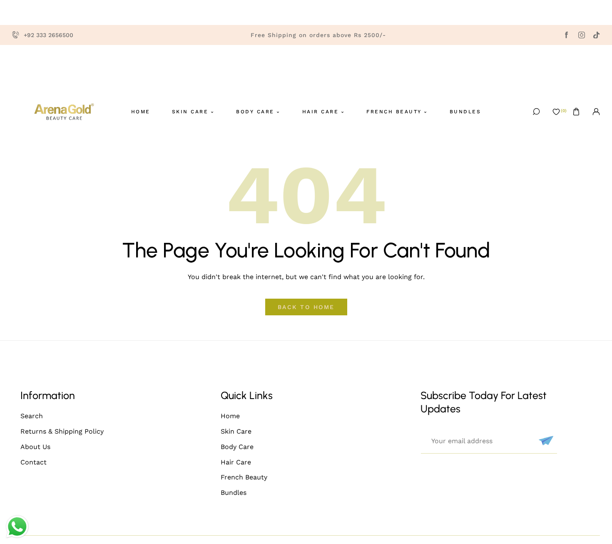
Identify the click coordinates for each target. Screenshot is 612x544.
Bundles (233, 493)
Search (31, 416)
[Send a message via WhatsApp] (17, 527)
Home (230, 416)
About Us (35, 447)
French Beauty (244, 477)
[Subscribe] (545, 440)
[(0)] (556, 111)
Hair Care (236, 462)
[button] (576, 111)
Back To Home (306, 307)
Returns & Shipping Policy (62, 431)
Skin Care (236, 431)
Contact (33, 462)
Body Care (237, 447)
